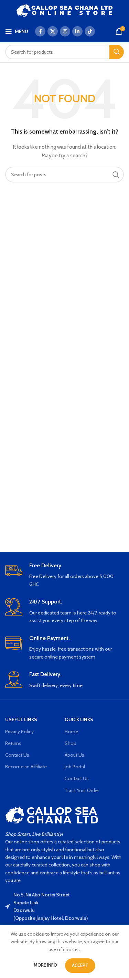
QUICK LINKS (79, 719)
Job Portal (75, 767)
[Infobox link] (64, 575)
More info (46, 965)
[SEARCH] (116, 52)
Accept (80, 965)
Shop (70, 743)
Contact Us (17, 755)
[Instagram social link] (65, 31)
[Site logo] (64, 10)
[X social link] (52, 31)
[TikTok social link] (90, 31)
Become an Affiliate (26, 767)
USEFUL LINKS (21, 719)
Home (71, 731)
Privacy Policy (19, 731)
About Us (74, 755)
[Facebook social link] (40, 31)
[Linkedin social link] (77, 31)
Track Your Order (82, 790)
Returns (13, 743)
